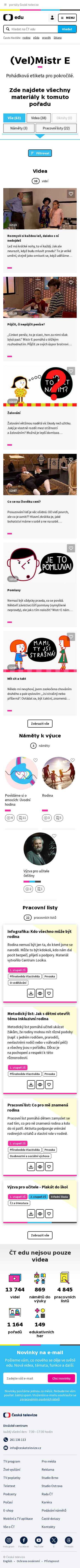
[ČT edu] (13, 19)
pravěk (46, 37)
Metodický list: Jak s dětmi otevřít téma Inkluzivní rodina (38, 1016)
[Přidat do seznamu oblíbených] (71, 194)
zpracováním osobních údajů (40, 1399)
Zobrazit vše (40, 723)
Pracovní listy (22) (56, 128)
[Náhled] (40, 993)
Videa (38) (38, 118)
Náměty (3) (18, 128)
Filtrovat (42, 153)
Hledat (67, 29)
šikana (58, 37)
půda (36, 37)
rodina (26, 37)
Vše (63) (14, 118)
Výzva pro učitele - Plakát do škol (37, 1186)
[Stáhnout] (31, 993)
